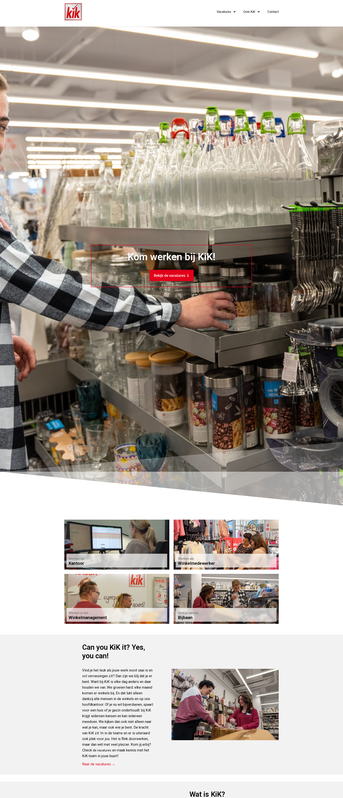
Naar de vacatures (193, 561)
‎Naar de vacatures (83, 561)
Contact (273, 12)
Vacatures (224, 12)
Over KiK (249, 12)
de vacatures (102, 750)
